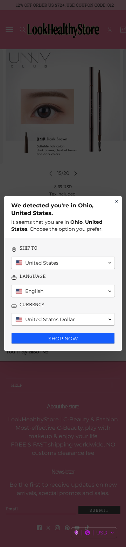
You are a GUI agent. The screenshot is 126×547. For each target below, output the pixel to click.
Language (33, 276)
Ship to (28, 248)
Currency (32, 305)
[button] (94, 532)
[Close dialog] (116, 201)
